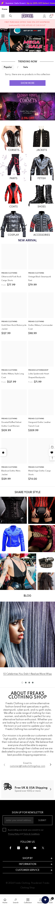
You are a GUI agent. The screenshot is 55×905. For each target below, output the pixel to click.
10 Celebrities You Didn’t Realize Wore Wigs (27, 674)
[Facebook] (10, 848)
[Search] (10, 16)
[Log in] (44, 15)
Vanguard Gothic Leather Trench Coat (39, 424)
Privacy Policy (13, 834)
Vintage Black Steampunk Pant (39, 278)
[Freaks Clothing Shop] (13, 139)
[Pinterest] (27, 848)
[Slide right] (50, 765)
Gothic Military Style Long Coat (12, 375)
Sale (25, 67)
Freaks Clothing (9, 273)
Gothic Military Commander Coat (40, 327)
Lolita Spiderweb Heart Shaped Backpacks (38, 375)
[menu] (3, 16)
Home (4, 9)
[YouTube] (35, 848)
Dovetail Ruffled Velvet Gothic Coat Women (11, 424)
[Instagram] (18, 848)
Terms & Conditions (31, 834)
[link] (27, 634)
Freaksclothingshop (38, 370)
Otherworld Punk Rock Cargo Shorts (11, 278)
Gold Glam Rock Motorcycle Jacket (13, 327)
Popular (8, 67)
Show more (27, 83)
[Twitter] (43, 848)
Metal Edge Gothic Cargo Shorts (39, 473)
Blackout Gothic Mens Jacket (10, 473)
